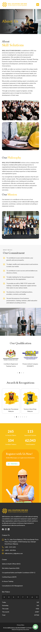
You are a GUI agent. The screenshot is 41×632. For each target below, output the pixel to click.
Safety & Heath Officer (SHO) (11, 564)
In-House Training (7, 581)
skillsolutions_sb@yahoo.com (14, 553)
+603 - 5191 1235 (10, 547)
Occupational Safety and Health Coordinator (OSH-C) (18, 572)
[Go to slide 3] (21, 372)
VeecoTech (26, 629)
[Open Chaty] (35, 627)
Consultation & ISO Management (12, 586)
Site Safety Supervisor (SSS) (10, 568)
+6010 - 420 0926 (10, 550)
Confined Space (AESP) (9, 577)
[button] (37, 4)
